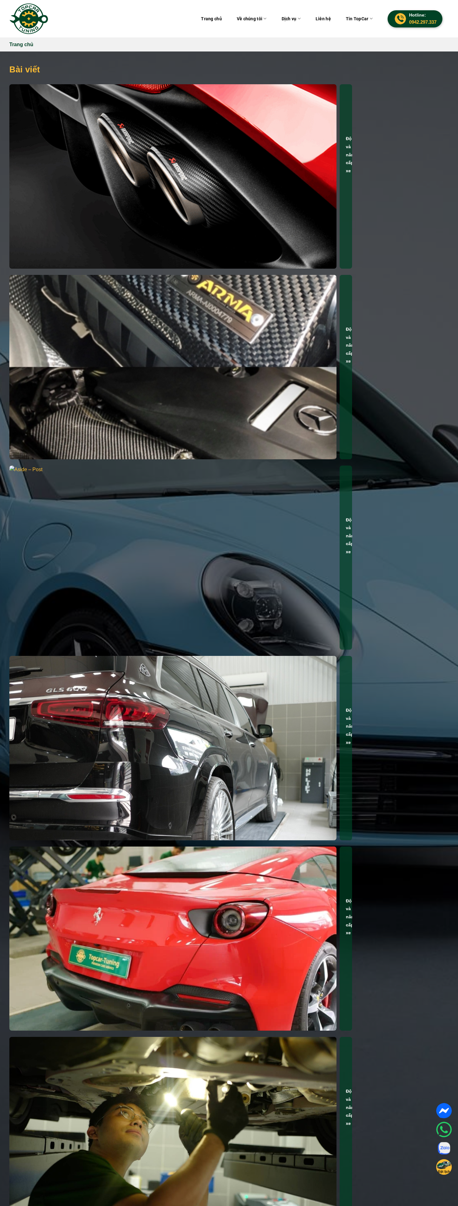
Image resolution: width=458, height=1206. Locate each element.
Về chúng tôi (262, 18)
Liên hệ (328, 18)
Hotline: (423, 19)
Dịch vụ (298, 18)
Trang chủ (228, 18)
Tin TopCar (359, 18)
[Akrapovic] (172, 176)
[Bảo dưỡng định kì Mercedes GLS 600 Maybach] (172, 748)
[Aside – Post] (172, 558)
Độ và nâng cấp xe (351, 154)
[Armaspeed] (172, 367)
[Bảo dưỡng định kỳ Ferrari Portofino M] (172, 939)
